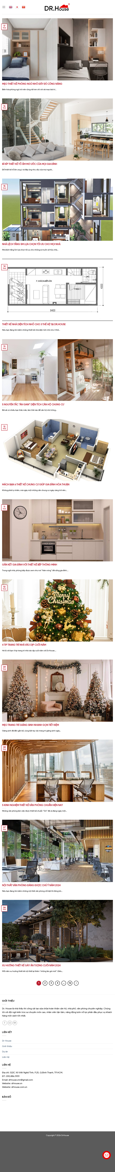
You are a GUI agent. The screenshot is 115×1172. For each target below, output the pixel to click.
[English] (10, 7)
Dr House (6, 1040)
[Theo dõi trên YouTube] (14, 1023)
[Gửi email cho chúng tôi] (9, 1023)
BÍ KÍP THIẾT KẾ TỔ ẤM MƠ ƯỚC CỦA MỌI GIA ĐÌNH (29, 164)
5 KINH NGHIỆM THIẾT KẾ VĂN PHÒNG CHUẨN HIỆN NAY (32, 805)
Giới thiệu (7, 1046)
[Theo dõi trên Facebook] (4, 1023)
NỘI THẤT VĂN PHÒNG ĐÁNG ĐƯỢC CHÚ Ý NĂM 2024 (31, 885)
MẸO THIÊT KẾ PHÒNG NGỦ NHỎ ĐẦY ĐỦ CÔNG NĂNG (32, 83)
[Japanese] (17, 7)
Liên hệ (5, 1057)
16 (70, 983)
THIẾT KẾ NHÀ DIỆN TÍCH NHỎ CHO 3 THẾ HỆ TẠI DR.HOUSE (34, 324)
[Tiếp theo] (76, 983)
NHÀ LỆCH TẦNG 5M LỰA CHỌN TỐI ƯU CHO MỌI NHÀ (31, 244)
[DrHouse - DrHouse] (57, 7)
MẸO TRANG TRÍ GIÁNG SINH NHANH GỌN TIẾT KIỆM (30, 725)
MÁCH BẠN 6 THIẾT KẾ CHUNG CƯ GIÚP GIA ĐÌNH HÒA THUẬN (35, 484)
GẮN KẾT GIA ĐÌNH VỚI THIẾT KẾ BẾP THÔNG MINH (29, 564)
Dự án (5, 1051)
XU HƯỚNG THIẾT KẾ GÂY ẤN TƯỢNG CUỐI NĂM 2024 (31, 965)
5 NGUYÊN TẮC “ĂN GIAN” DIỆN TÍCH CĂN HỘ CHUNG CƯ (33, 404)
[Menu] (3, 7)
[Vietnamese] (23, 7)
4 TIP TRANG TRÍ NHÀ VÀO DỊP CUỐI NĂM (24, 644)
